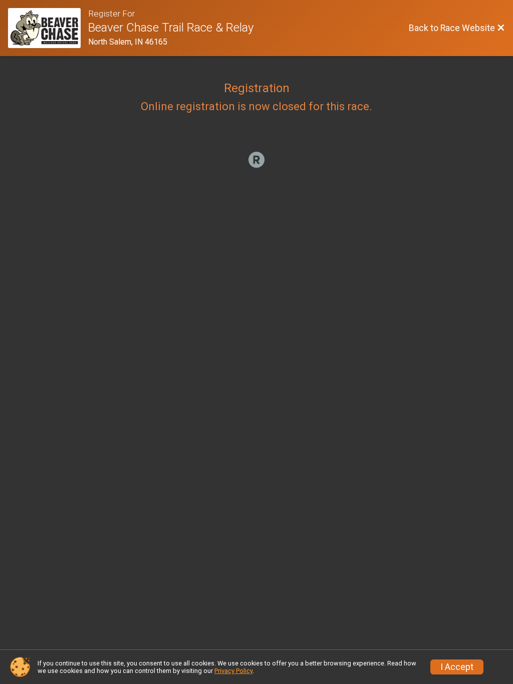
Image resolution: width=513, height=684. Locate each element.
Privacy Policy (233, 670)
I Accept (456, 667)
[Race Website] (48, 28)
